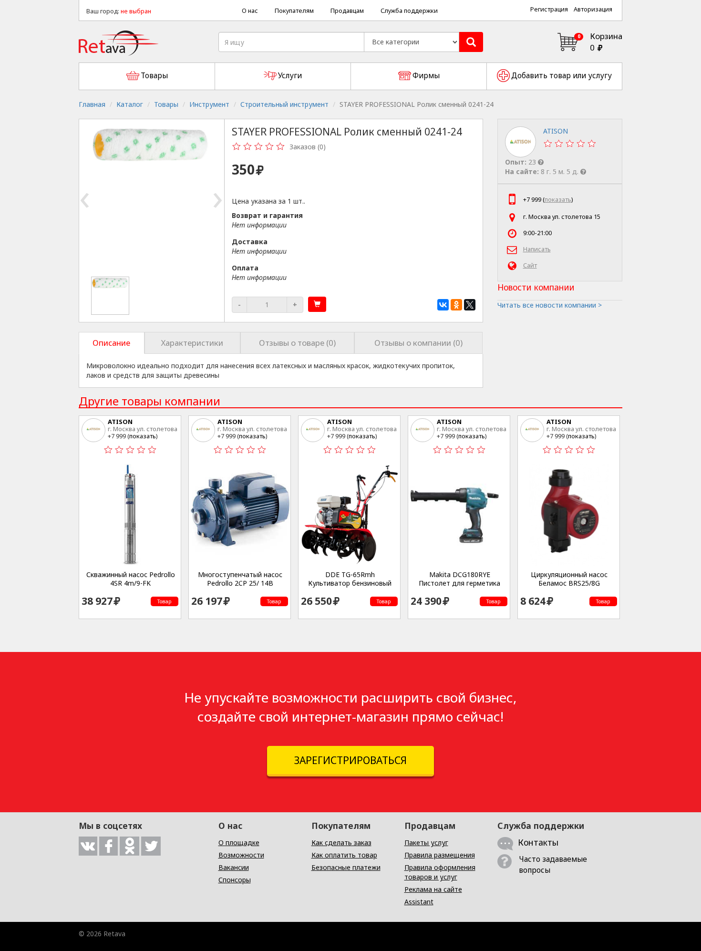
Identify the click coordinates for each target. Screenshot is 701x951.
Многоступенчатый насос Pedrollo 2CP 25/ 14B (240, 578)
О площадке (238, 842)
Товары (166, 104)
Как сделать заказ (341, 842)
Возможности (241, 854)
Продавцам (347, 11)
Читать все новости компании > (549, 305)
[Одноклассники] (456, 304)
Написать (537, 249)
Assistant (418, 901)
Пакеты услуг (426, 842)
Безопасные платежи (346, 867)
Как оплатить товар (344, 854)
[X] (469, 304)
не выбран (136, 11)
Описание (111, 342)
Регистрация (549, 9)
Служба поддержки (409, 11)
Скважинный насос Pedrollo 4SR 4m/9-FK (130, 578)
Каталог (129, 104)
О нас (250, 11)
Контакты (538, 842)
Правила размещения (439, 854)
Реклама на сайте (433, 889)
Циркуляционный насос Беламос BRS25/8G (569, 578)
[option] (111, 296)
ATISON (120, 421)
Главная (92, 104)
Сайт (530, 265)
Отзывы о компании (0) (418, 342)
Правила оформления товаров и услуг (439, 872)
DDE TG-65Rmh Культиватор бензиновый (350, 578)
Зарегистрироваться (350, 760)
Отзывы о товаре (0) (297, 342)
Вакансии (233, 867)
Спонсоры (234, 879)
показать (558, 200)
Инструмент (209, 104)
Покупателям (294, 11)
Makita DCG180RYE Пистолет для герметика (459, 578)
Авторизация (593, 9)
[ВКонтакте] (443, 304)
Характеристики (192, 342)
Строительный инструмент (284, 104)
